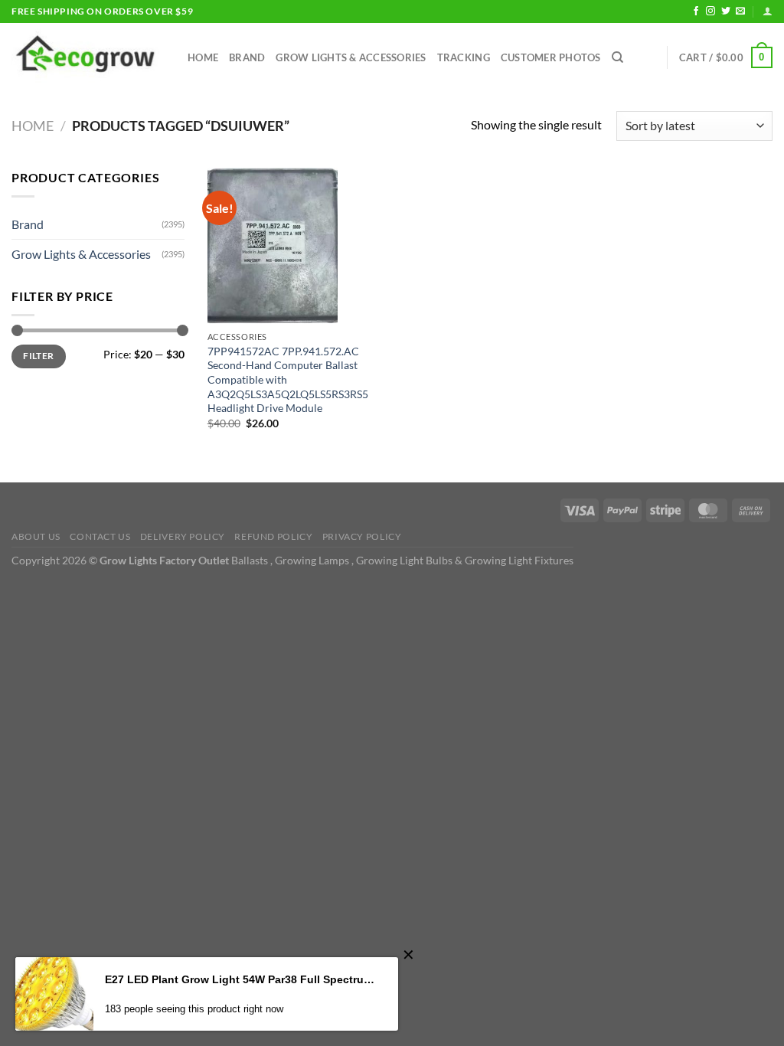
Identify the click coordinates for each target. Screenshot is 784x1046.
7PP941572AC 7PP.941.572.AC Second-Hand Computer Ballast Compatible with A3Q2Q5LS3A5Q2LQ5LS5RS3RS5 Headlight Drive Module (287, 380)
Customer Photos (551, 57)
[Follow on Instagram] (710, 11)
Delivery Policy (182, 536)
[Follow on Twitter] (725, 11)
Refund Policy (273, 536)
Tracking (463, 57)
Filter (38, 355)
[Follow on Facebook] (696, 11)
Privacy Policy (362, 536)
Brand (247, 57)
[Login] (768, 11)
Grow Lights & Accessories (351, 57)
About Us (35, 536)
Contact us (100, 536)
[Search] (617, 57)
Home (203, 57)
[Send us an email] (740, 11)
